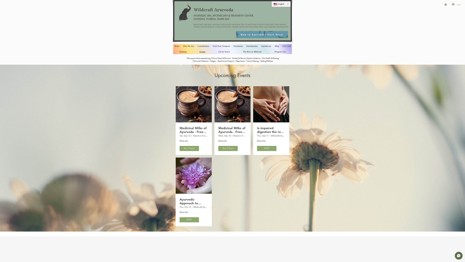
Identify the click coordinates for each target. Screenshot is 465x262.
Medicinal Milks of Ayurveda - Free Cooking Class (193, 130)
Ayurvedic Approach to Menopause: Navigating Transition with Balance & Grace (192, 201)
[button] (446, 4)
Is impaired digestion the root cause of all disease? (270, 130)
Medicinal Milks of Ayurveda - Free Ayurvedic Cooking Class (232, 130)
